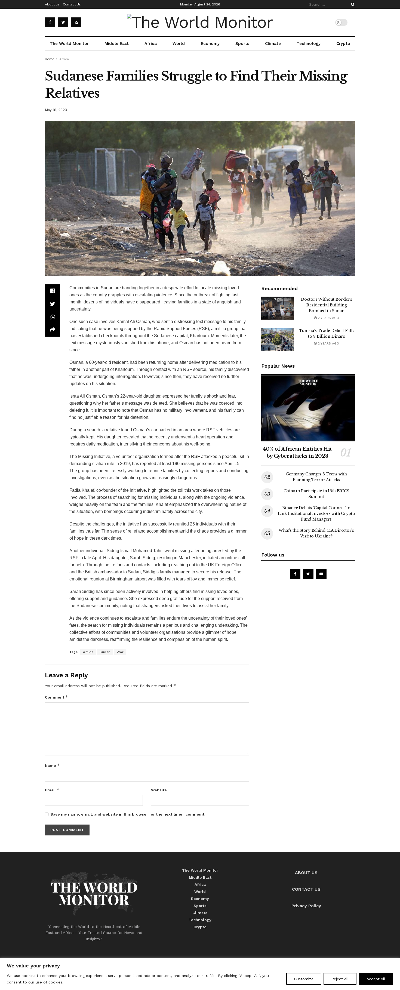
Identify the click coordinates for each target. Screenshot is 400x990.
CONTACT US (306, 889)
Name (52, 765)
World (179, 43)
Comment (56, 697)
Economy (210, 43)
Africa (150, 43)
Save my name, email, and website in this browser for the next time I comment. (127, 814)
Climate (273, 43)
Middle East (116, 43)
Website (159, 790)
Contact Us (72, 4)
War (120, 652)
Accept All (376, 979)
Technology (309, 43)
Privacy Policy (306, 905)
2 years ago (328, 318)
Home (49, 59)
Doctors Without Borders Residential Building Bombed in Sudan (326, 305)
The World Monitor (69, 43)
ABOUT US (306, 872)
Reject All (340, 979)
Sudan (105, 652)
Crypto (343, 43)
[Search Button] (351, 4)
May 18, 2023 (56, 110)
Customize (303, 979)
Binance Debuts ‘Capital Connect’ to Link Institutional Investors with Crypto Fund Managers (316, 513)
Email (52, 789)
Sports (242, 43)
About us (52, 4)
